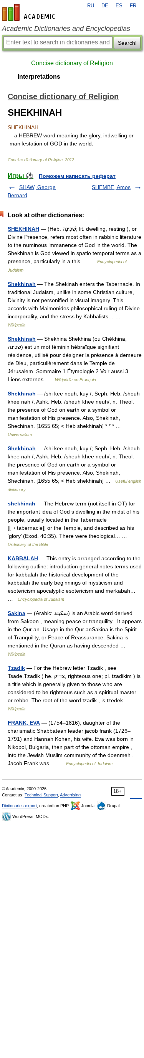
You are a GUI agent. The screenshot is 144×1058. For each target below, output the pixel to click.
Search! (127, 43)
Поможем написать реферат (77, 176)
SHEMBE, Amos (111, 187)
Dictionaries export (19, 805)
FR (133, 5)
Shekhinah (22, 284)
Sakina (16, 613)
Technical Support (41, 795)
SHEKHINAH (23, 229)
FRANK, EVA (24, 723)
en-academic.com (29, 12)
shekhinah (21, 503)
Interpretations (39, 76)
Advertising (70, 795)
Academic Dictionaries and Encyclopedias (66, 28)
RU (90, 5)
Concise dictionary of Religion (72, 63)
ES (119, 5)
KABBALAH (23, 558)
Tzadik (16, 668)
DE (104, 5)
